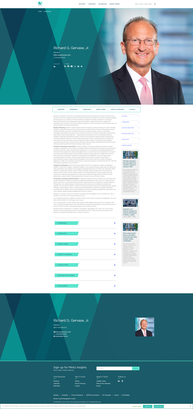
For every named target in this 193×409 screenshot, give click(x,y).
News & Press (101, 109)
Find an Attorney (80, 383)
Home (40, 11)
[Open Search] (155, 4)
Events (98, 386)
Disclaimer (65, 395)
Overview (60, 109)
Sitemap (56, 395)
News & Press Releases (103, 383)
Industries (57, 383)
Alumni (136, 4)
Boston (64, 327)
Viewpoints (87, 109)
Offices (146, 4)
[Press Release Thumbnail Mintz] (130, 155)
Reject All (147, 406)
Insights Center (114, 4)
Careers (141, 4)
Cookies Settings (136, 406)
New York (57, 327)
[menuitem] (82, 4)
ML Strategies (107, 395)
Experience (74, 109)
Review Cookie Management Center (65, 398)
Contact (132, 109)
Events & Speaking (117, 109)
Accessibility (126, 395)
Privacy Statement (77, 395)
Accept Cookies (159, 406)
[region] (96, 406)
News (150, 4)
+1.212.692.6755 (60, 334)
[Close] (190, 406)
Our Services (102, 4)
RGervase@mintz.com (62, 55)
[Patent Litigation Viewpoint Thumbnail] (130, 203)
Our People (91, 4)
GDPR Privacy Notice (92, 395)
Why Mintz (82, 4)
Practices (56, 381)
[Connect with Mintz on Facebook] (123, 382)
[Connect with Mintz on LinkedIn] (119, 382)
